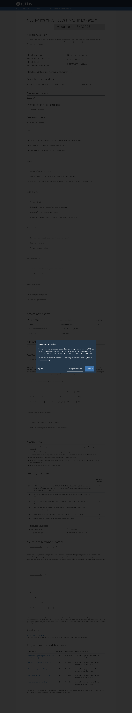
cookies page (44, 360)
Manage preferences (75, 369)
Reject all (40, 369)
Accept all (90, 369)
